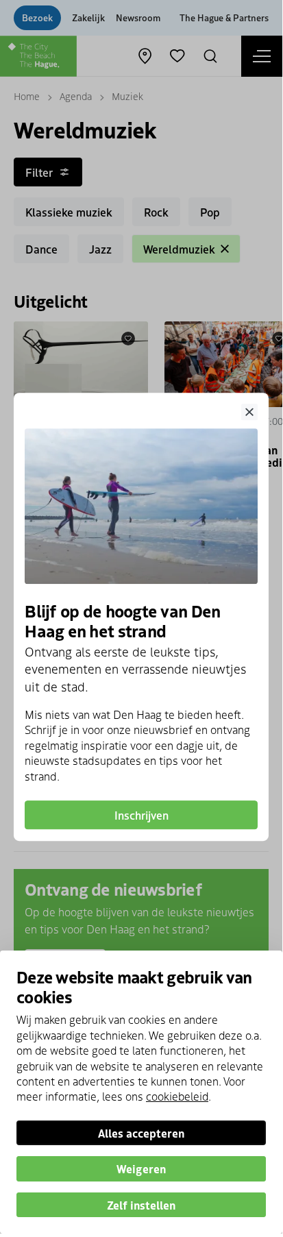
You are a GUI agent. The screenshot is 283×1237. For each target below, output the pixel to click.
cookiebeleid (177, 1095)
